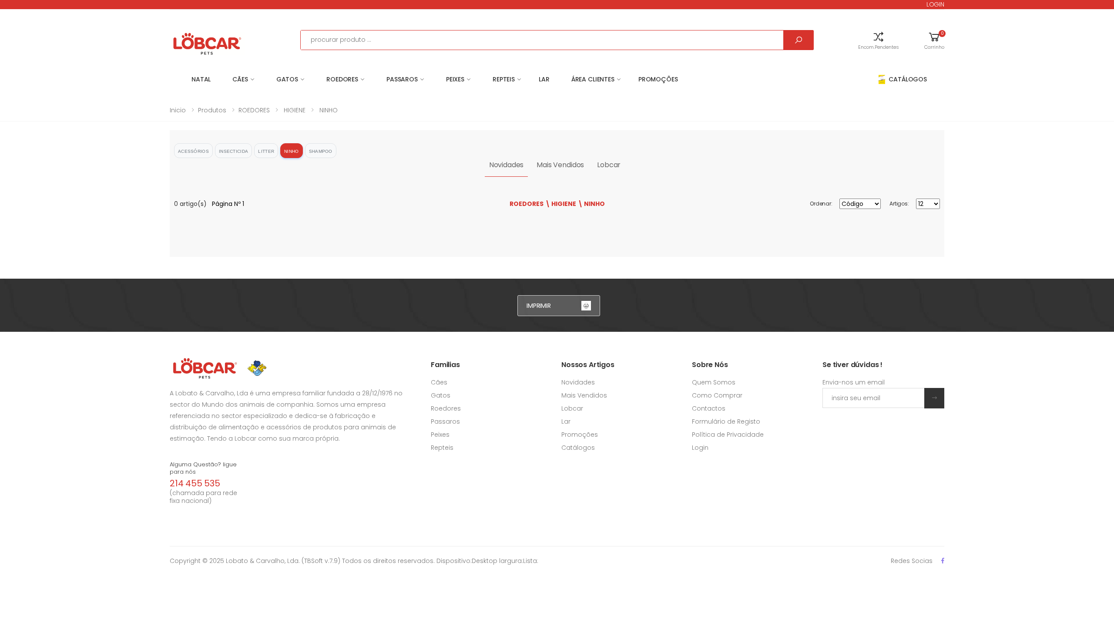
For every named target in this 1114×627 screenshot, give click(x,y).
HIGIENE (293, 110)
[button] (878, 40)
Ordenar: (821, 203)
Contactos (708, 408)
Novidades (506, 165)
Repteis (442, 447)
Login (700, 447)
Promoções (658, 79)
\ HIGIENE (560, 203)
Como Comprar (717, 395)
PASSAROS (402, 79)
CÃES (240, 79)
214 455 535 (195, 483)
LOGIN (935, 4)
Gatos (440, 395)
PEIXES (455, 79)
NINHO (328, 110)
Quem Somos (713, 382)
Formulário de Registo (726, 421)
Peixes (440, 434)
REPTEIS (504, 79)
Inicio (178, 110)
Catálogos (578, 447)
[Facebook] (942, 560)
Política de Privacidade (728, 434)
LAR (544, 79)
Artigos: (899, 203)
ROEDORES (342, 79)
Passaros (445, 421)
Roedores (446, 408)
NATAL (201, 79)
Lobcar (609, 165)
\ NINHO (591, 203)
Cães (439, 382)
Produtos (212, 110)
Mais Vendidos (560, 165)
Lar (565, 421)
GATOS (287, 79)
